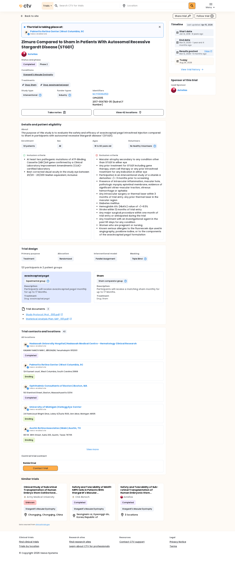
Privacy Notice (178, 541)
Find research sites (80, 541)
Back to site (32, 16)
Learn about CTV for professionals (89, 546)
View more (92, 449)
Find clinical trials (29, 541)
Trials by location (29, 546)
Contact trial (40, 468)
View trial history (190, 69)
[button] (38, 74)
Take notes (55, 112)
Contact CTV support (132, 541)
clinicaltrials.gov (42, 524)
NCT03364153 (100, 94)
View (207, 51)
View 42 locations (126, 112)
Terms (173, 546)
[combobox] (88, 6)
